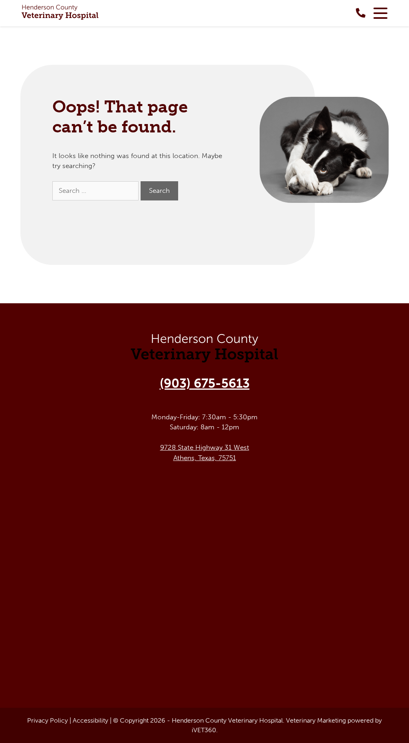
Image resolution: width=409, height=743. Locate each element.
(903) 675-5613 (205, 383)
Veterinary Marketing (316, 720)
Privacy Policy (47, 720)
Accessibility (90, 720)
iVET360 (204, 730)
